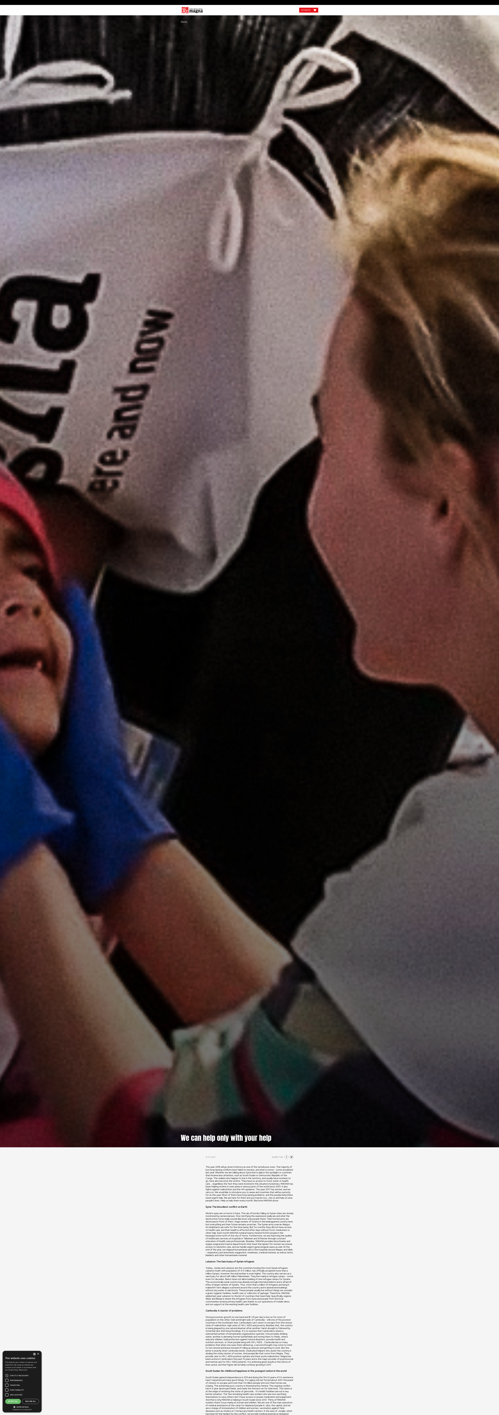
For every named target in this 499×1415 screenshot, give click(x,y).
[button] (22, 1407)
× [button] (38, 1354)
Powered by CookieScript (22, 1410)
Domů (184, 21)
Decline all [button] (30, 1401)
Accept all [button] (13, 1401)
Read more (23, 1370)
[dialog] (22, 1381)
